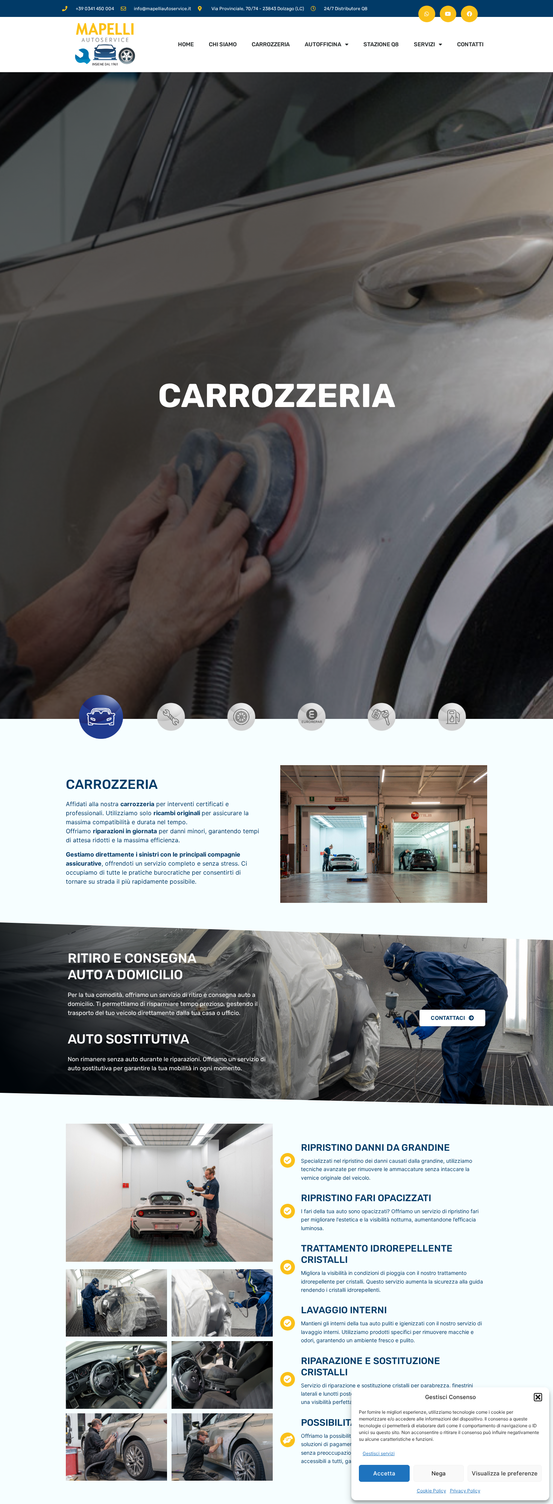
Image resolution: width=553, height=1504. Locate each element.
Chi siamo (223, 44)
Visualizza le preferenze (505, 1473)
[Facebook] (469, 14)
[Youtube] (448, 14)
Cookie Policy (431, 1490)
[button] (538, 1397)
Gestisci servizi (379, 1453)
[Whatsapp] (426, 14)
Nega (438, 1473)
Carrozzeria (271, 44)
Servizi (424, 44)
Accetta (384, 1473)
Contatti (470, 44)
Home (186, 44)
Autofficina (323, 44)
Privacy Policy (465, 1490)
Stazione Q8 (381, 44)
